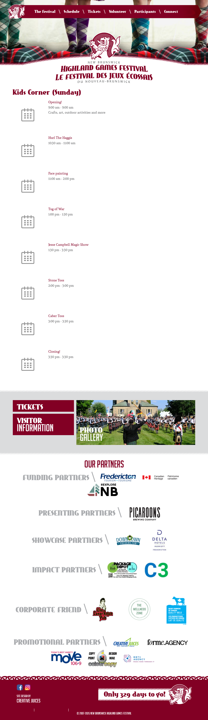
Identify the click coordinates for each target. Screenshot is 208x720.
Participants (145, 12)
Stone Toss (56, 280)
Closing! (54, 351)
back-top (203, 715)
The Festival (44, 12)
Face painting (58, 173)
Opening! (55, 102)
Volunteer (117, 12)
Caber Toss (56, 316)
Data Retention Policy (51, 710)
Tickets (94, 12)
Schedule (71, 12)
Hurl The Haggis (60, 138)
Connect (171, 12)
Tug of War (56, 209)
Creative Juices (28, 701)
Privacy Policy (23, 710)
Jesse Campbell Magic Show (68, 245)
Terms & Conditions (84, 710)
